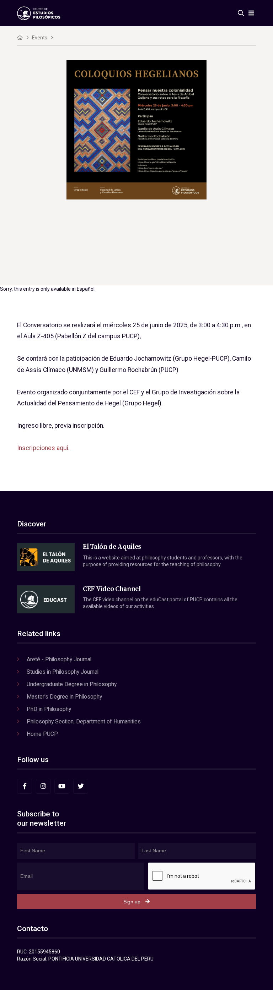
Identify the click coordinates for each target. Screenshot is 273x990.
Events (39, 37)
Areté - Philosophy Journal (59, 659)
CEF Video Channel (111, 589)
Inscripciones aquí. (43, 448)
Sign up (131, 901)
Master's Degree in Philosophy (64, 696)
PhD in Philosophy (49, 709)
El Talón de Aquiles (112, 546)
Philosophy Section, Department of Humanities (84, 721)
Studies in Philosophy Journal (62, 671)
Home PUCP (42, 734)
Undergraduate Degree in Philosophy (72, 684)
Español (86, 289)
